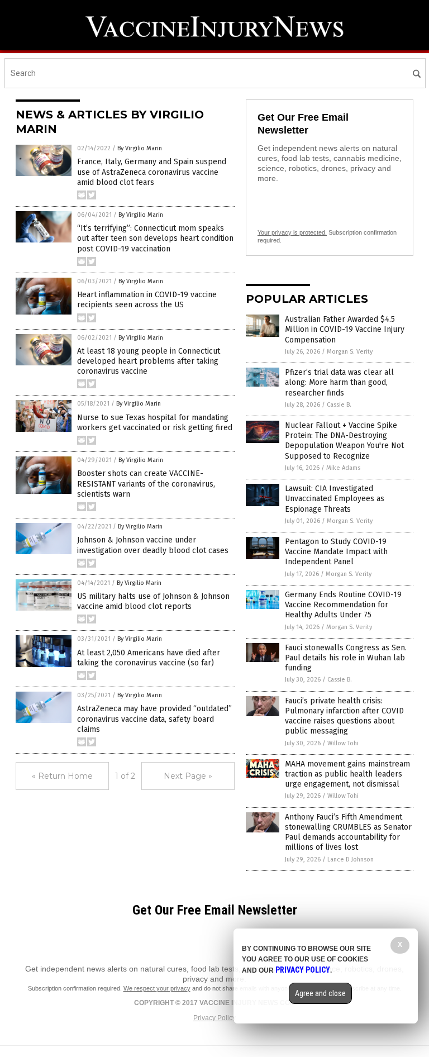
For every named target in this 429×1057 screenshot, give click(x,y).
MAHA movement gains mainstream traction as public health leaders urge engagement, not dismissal (347, 774)
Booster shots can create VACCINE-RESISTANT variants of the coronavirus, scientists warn (146, 483)
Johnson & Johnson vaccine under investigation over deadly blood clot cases (152, 545)
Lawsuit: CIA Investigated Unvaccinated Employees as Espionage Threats (334, 498)
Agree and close (320, 993)
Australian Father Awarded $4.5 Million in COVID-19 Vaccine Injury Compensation (344, 329)
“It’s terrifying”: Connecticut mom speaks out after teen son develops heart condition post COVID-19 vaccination (155, 238)
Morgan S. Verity (350, 351)
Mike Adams (343, 468)
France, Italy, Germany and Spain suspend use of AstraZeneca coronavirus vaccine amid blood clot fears (151, 172)
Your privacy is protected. (292, 232)
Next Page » (188, 776)
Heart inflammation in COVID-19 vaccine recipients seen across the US (147, 300)
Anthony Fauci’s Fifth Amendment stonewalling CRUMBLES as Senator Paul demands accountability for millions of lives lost (348, 832)
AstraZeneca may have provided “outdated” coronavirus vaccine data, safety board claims (154, 719)
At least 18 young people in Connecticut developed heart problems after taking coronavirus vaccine (148, 361)
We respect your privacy (156, 988)
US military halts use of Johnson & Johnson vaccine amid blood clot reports (153, 601)
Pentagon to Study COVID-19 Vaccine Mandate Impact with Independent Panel (336, 551)
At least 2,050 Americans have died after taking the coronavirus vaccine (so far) (148, 658)
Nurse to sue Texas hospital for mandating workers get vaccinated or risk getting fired (154, 422)
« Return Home (62, 776)
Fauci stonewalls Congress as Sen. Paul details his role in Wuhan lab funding (346, 658)
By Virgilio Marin (139, 148)
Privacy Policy (214, 1018)
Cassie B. (339, 404)
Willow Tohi (343, 743)
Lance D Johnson (350, 859)
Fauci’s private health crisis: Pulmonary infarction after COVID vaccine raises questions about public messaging (344, 716)
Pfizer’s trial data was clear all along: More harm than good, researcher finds (339, 382)
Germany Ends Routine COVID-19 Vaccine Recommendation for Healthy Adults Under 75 (343, 605)
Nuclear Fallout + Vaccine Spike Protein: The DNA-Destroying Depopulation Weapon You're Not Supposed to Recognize (344, 441)
